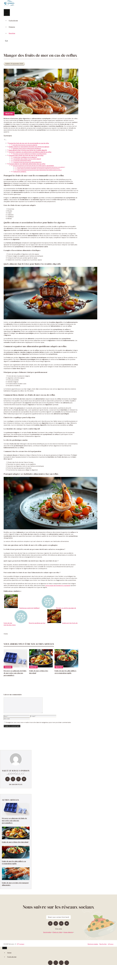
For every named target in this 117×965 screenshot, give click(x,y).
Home (9, 953)
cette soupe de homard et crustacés (57, 585)
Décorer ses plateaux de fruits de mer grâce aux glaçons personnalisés (15, 673)
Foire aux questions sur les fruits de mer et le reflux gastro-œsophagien (33, 165)
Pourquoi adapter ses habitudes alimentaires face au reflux (27, 164)
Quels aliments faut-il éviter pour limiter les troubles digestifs (28, 150)
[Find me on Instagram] (18, 779)
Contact (21, 944)
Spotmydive (47, 932)
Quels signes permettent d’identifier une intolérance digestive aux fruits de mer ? (38, 168)
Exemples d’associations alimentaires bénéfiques (27, 148)
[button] (7, 41)
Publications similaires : (20, 171)
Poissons (12, 27)
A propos (110, 944)
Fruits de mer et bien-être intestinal (15, 842)
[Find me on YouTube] (24, 779)
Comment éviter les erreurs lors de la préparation (27, 162)
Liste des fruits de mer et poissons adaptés (25, 145)
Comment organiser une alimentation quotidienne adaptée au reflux (30, 152)
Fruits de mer (13, 21)
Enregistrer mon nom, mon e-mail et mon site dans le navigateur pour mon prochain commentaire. (38, 722)
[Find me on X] (13, 779)
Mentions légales (93, 944)
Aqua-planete (68, 932)
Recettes (12, 33)
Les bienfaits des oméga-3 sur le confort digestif (27, 159)
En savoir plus (15, 784)
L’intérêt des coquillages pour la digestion (25, 157)
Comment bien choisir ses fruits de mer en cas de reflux (26, 155)
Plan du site (103, 944)
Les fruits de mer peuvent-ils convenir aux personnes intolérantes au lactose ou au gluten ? (41, 167)
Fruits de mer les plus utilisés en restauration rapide (65, 672)
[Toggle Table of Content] (5, 140)
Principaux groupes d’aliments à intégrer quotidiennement (29, 154)
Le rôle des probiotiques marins (22, 160)
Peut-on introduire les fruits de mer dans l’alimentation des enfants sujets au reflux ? (39, 170)
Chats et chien (57, 932)
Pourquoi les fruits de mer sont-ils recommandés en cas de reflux (28, 143)
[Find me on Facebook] (7, 779)
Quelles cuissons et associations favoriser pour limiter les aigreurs (29, 147)
